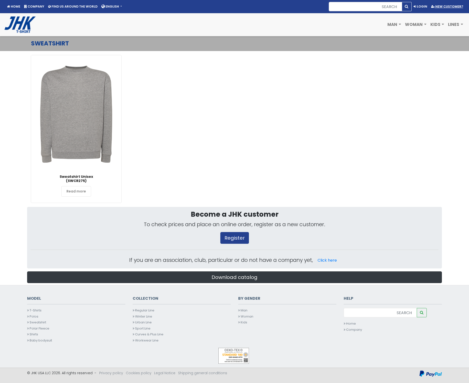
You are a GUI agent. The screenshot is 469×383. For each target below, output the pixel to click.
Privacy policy (111, 373)
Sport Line (142, 328)
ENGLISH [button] (112, 6)
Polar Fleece (39, 328)
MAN (392, 24)
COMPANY (35, 6)
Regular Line (144, 310)
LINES (454, 24)
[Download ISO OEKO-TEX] (233, 355)
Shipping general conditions (202, 373)
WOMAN (414, 24)
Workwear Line (146, 340)
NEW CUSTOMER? (449, 6)
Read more (76, 191)
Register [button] (234, 237)
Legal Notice (164, 373)
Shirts (33, 334)
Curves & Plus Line (148, 334)
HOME (15, 6)
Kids (243, 322)
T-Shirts (35, 310)
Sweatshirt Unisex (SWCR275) (76, 178)
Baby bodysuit (40, 340)
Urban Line (143, 322)
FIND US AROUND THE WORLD (74, 6)
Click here (327, 260)
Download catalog (234, 277)
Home (350, 323)
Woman (246, 316)
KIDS (435, 24)
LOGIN (421, 6)
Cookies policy (138, 373)
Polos (33, 316)
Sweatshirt (37, 322)
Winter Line (143, 316)
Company (353, 329)
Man (243, 310)
